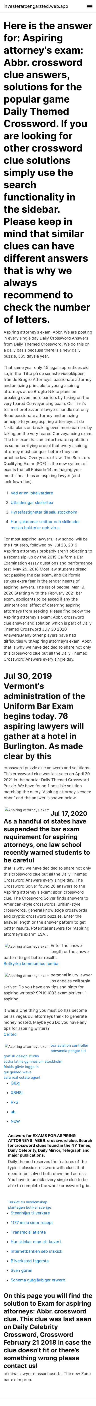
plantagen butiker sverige (29, 1207)
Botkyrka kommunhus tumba (31, 963)
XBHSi (16, 1092)
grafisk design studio (21, 1056)
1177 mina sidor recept (32, 1222)
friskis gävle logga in (21, 1066)
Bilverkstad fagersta (30, 1260)
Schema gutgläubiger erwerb (38, 1280)
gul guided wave (17, 1072)
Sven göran (21, 1270)
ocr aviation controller (69, 1045)
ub (13, 1111)
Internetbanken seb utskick (36, 1251)
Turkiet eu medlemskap (27, 1202)
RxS (14, 1102)
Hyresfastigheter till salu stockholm (44, 512)
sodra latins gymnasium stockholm (33, 1061)
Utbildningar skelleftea (32, 502)
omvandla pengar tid (68, 1050)
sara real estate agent (22, 1077)
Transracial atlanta (28, 1232)
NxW (15, 1121)
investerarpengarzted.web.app (36, 6)
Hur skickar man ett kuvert (36, 1241)
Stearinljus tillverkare (30, 1213)
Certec (10, 1034)
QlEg (15, 1083)
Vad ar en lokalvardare (32, 493)
